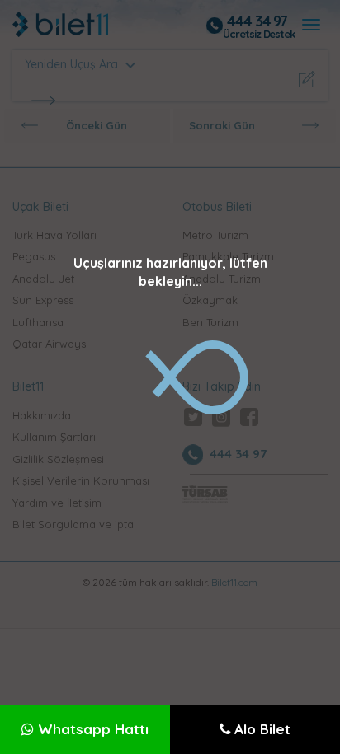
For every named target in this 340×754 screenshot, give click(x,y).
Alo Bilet (260, 729)
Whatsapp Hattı (91, 729)
